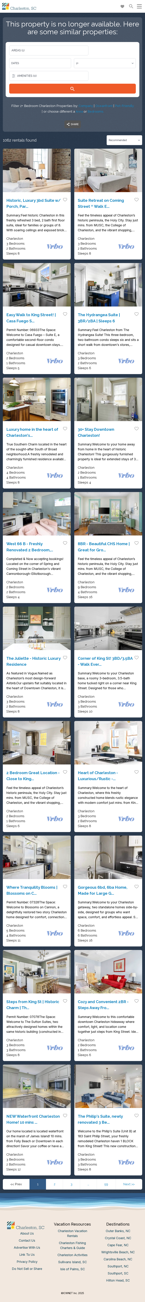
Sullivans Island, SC (72, 1262)
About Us (27, 1233)
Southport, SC (118, 1273)
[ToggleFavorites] (65, 199)
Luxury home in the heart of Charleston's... (32, 432)
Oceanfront (104, 106)
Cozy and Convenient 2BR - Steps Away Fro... (103, 1004)
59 (106, 1184)
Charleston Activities (72, 1255)
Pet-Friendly (124, 106)
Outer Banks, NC (118, 1231)
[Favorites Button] (122, 6)
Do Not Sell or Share (27, 1269)
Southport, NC (118, 1266)
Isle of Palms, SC (72, 1269)
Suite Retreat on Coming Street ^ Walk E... (101, 203)
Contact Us (27, 1240)
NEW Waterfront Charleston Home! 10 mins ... (33, 1119)
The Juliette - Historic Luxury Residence (33, 661)
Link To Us (27, 1254)
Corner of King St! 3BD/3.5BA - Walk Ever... (105, 661)
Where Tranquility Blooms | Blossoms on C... (31, 890)
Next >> (129, 1184)
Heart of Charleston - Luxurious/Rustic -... (98, 775)
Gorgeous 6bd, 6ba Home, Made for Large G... (102, 890)
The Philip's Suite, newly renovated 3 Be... (100, 1119)
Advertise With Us (27, 1247)
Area (79, 111)
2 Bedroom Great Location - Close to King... (33, 775)
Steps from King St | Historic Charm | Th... (32, 1004)
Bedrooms (95, 111)
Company (86, 106)
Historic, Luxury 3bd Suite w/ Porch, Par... (33, 203)
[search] (72, 89)
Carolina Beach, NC (118, 1259)
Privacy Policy (27, 1262)
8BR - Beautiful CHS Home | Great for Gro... (104, 546)
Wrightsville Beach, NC (118, 1252)
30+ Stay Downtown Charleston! (96, 432)
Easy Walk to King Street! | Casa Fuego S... (31, 317)
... (88, 1184)
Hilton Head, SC (118, 1280)
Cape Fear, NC (118, 1245)
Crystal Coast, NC (118, 1238)
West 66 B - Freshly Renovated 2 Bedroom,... (29, 546)
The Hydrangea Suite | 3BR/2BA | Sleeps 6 (99, 317)
